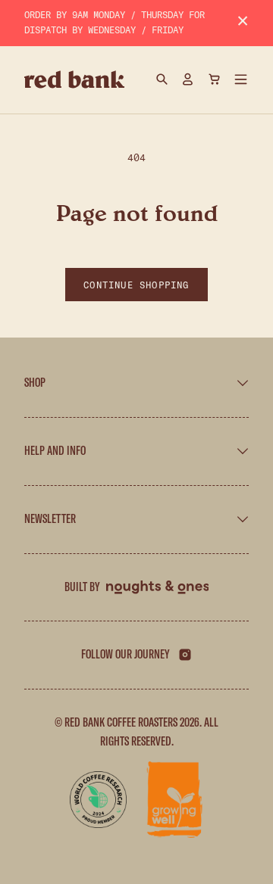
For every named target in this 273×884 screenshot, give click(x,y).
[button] (241, 79)
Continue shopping (136, 284)
